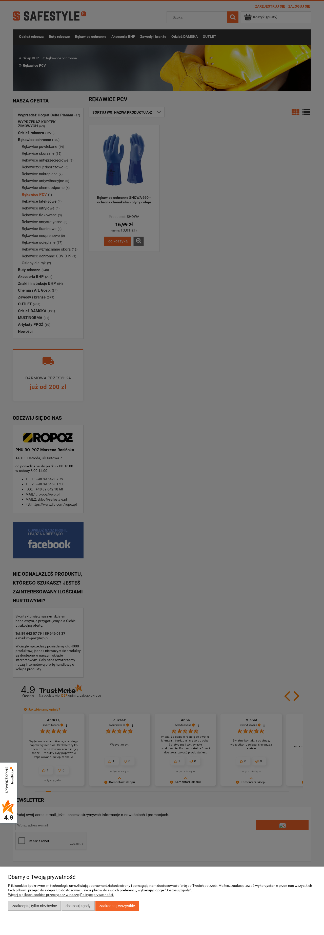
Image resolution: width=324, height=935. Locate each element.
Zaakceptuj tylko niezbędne (34, 906)
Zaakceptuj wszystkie (117, 906)
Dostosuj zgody (78, 906)
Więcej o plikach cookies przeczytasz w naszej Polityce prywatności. (61, 895)
